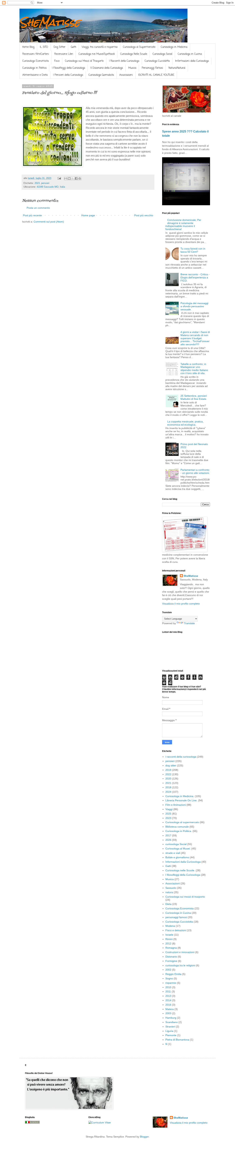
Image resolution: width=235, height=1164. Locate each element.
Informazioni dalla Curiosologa (192, 61)
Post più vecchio (143, 215)
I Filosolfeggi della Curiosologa (68, 68)
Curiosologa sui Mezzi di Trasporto (84, 61)
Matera (169, 1009)
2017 (168, 835)
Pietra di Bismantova (177, 1039)
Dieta (168, 904)
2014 (168, 1000)
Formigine (171, 960)
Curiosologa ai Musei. (178, 848)
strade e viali (172, 852)
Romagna (171, 947)
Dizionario (171, 956)
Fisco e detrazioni (175, 930)
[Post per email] (59, 178)
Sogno (169, 978)
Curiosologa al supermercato (182, 822)
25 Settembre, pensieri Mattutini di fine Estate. (193, 397)
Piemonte (170, 1035)
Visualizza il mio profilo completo (181, 603)
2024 (168, 791)
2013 (168, 995)
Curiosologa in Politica (34, 68)
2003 (168, 1013)
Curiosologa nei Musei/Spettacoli (97, 54)
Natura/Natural (177, 68)
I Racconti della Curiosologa (124, 61)
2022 (168, 774)
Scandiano (171, 1022)
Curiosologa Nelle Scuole (133, 54)
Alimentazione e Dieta (35, 75)
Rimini (169, 939)
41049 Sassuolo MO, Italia (51, 187)
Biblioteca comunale (177, 826)
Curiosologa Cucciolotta (157, 61)
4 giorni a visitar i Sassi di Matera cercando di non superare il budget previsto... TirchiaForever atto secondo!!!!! (195, 338)
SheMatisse (49, 22)
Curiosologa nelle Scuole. (180, 870)
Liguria (169, 1031)
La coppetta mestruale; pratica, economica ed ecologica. (185, 423)
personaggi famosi (176, 917)
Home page (88, 215)
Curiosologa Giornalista (101, 75)
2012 (168, 943)
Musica (132, 68)
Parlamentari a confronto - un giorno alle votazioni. (195, 471)
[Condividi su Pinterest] (80, 178)
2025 (168, 813)
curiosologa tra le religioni (180, 965)
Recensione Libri (63, 54)
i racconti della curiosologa (180, 756)
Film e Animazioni (175, 804)
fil (166, 1044)
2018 (168, 787)
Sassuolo (170, 887)
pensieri (45, 183)
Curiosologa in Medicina (174, 47)
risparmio (170, 982)
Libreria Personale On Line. (181, 800)
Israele (169, 934)
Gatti (73, 47)
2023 (37, 183)
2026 (168, 839)
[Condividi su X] (73, 178)
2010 (168, 987)
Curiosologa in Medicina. (179, 796)
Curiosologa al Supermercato (139, 47)
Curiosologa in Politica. (178, 831)
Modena (170, 925)
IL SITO (44, 47)
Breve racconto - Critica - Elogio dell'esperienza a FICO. (194, 277)
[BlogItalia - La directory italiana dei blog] (32, 1122)
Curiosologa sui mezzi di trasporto (185, 896)
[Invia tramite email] (66, 178)
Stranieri (170, 1026)
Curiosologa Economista (35, 61)
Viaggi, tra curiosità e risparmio (100, 47)
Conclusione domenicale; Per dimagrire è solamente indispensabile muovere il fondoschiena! (183, 224)
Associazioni (126, 75)
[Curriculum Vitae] (99, 1122)
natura (169, 892)
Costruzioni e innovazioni (179, 952)
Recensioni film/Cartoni (35, 54)
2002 (168, 969)
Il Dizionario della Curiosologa (107, 68)
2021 (168, 782)
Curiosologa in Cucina (190, 54)
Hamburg (170, 1017)
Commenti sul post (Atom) (49, 221)
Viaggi (169, 809)
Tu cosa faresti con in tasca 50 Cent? (192, 250)
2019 (168, 769)
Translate (189, 623)
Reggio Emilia (173, 974)
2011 (168, 991)
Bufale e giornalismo (177, 857)
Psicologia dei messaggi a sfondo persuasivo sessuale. (194, 306)
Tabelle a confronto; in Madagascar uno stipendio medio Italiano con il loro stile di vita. (194, 369)
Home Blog (28, 47)
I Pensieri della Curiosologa (68, 75)
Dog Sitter (59, 47)
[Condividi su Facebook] (76, 178)
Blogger (144, 1136)
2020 (168, 778)
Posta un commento (38, 207)
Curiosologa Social (162, 54)
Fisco (56, 61)
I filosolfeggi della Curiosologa (182, 874)
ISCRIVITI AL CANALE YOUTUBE (156, 75)
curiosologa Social (176, 844)
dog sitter (170, 765)
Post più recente (32, 215)
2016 (168, 1004)
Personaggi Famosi (152, 68)
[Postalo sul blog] (69, 178)
